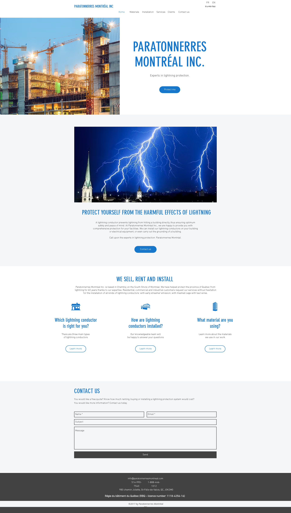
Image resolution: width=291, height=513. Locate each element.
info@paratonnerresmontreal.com (145, 478)
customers (169, 290)
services (192, 290)
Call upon (114, 237)
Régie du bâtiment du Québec (122, 496)
